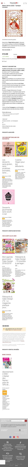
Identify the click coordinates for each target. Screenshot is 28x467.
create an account (17, 329)
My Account (24, 3)
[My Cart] (26, 4)
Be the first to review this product (9, 39)
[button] (21, 35)
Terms (18, 464)
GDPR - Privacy (11, 464)
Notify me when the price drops (9, 58)
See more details (6, 49)
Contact (21, 464)
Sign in (10, 329)
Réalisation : (12, 465)
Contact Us (7, 464)
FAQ (15, 464)
